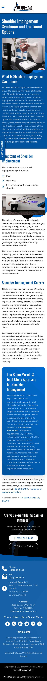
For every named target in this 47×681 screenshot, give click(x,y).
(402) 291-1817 (16, 578)
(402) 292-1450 (25, 538)
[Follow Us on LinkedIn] (20, 624)
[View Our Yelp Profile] (39, 624)
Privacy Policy (27, 670)
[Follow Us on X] (14, 624)
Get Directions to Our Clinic (24, 611)
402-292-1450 (20, 489)
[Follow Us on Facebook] (7, 624)
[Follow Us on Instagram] (33, 624)
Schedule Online (25, 546)
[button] (3, 6)
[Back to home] (24, 6)
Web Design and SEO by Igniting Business (23, 677)
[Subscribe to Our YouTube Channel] (26, 624)
